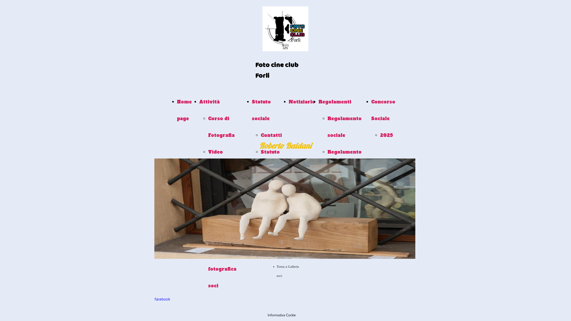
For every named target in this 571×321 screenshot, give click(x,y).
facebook (162, 299)
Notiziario (302, 102)
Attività (209, 102)
